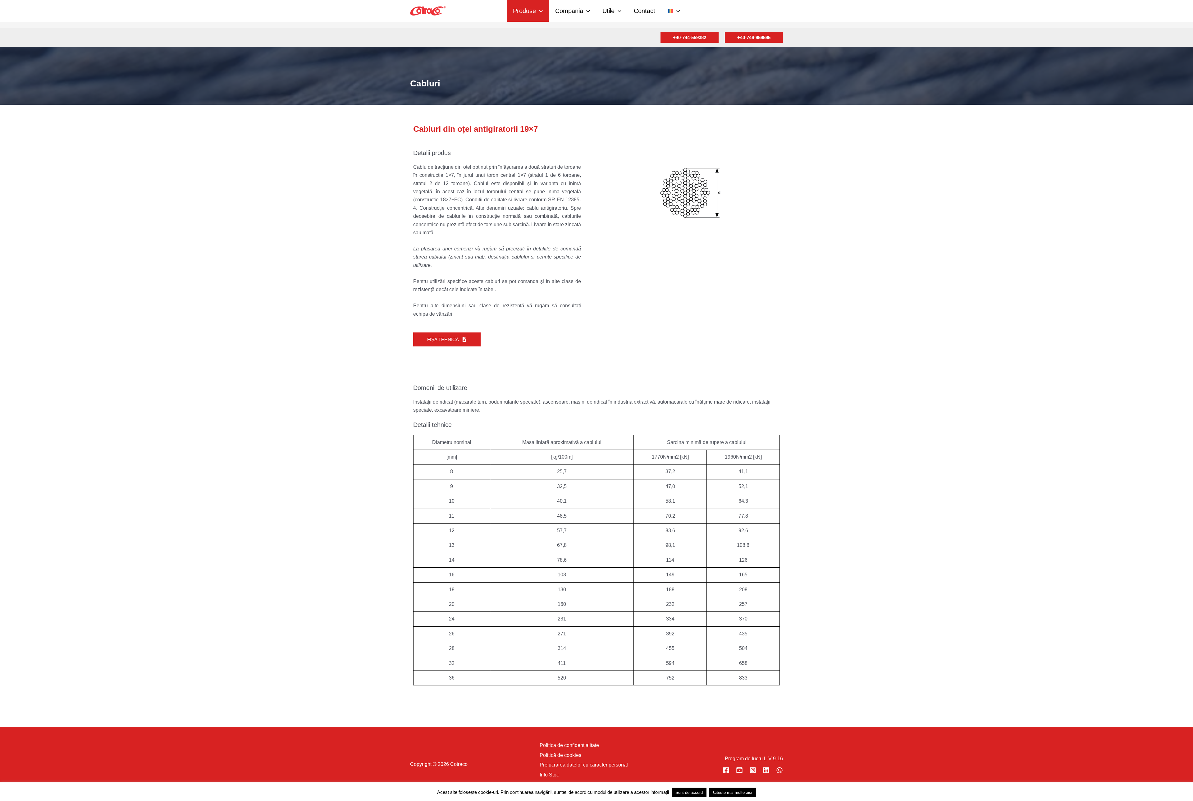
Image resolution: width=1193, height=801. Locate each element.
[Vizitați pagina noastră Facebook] (726, 770)
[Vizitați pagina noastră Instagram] (752, 770)
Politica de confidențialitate (569, 745)
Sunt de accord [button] (689, 792)
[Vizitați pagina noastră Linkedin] (766, 770)
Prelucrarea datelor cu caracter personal (584, 764)
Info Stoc (549, 774)
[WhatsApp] (779, 770)
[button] (539, 11)
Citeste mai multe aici (732, 792)
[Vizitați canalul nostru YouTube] (739, 770)
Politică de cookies (560, 755)
